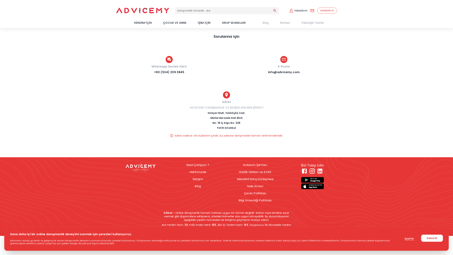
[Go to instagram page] (312, 171)
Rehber (285, 23)
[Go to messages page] (312, 10)
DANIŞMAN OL (327, 10)
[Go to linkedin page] (320, 171)
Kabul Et (432, 238)
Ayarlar (409, 238)
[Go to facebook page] (304, 171)
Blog (266, 23)
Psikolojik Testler (313, 23)
